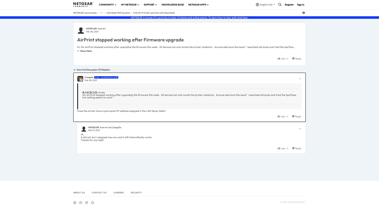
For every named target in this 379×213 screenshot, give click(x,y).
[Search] (280, 4)
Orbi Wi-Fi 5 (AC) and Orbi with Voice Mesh (154, 12)
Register (289, 4)
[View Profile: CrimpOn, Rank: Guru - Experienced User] (80, 79)
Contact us (99, 192)
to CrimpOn (115, 127)
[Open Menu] (304, 13)
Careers (119, 192)
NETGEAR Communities (85, 12)
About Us (79, 192)
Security (136, 192)
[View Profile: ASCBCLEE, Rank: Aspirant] (81, 30)
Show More (86, 51)
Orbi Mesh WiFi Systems (118, 12)
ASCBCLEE (91, 29)
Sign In (300, 4)
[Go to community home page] (83, 4)
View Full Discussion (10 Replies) (93, 69)
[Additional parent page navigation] (101, 13)
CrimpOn (89, 77)
